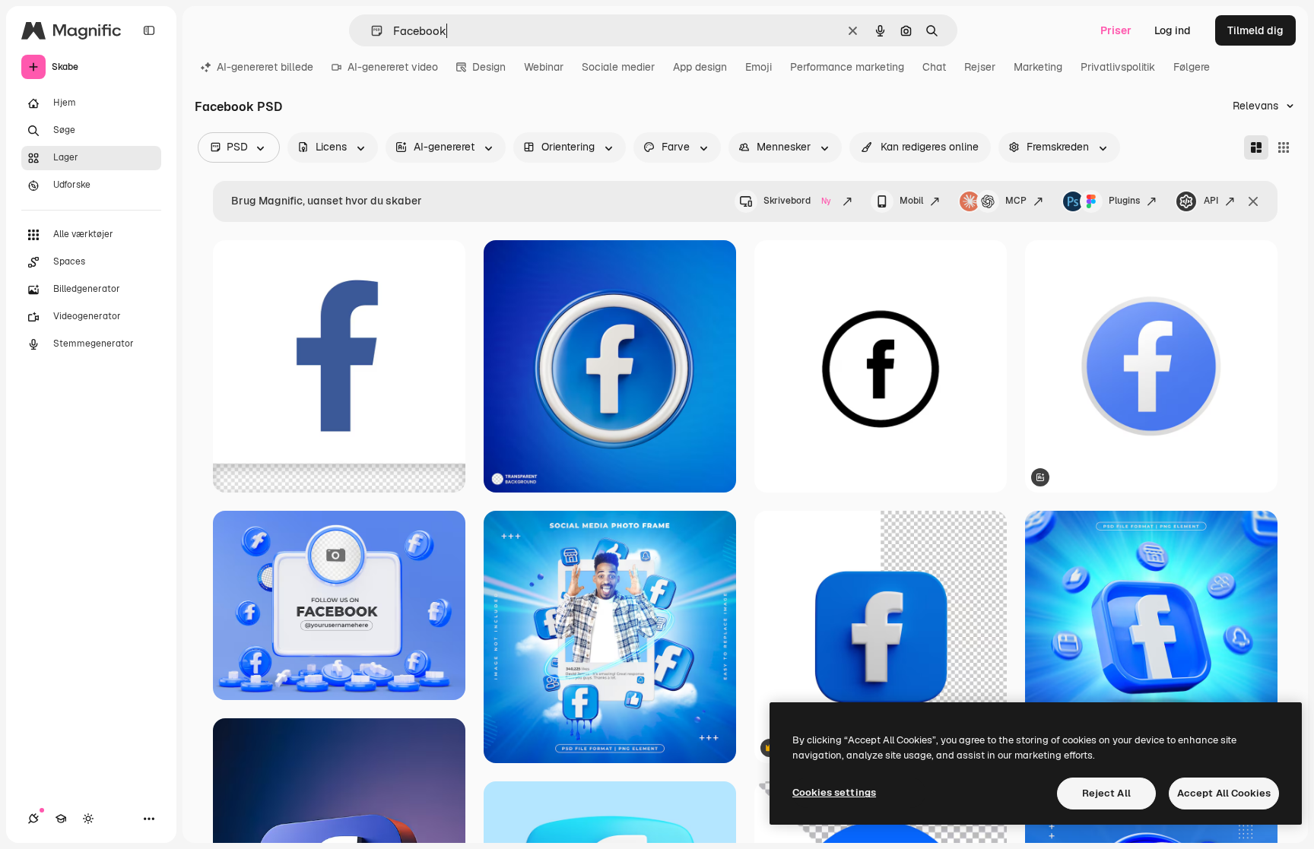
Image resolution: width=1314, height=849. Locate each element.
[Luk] (1253, 201)
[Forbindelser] (33, 818)
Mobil (911, 201)
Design (489, 67)
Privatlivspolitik (1118, 67)
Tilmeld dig (1255, 30)
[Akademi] (61, 818)
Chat (934, 67)
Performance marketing (847, 67)
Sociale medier (618, 67)
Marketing (1038, 67)
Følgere (1191, 67)
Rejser (979, 67)
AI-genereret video (393, 67)
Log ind (1172, 30)
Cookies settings (834, 792)
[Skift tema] (88, 818)
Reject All (1106, 793)
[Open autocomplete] (371, 30)
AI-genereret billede (265, 67)
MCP (1016, 201)
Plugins (1124, 201)
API (1211, 201)
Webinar (543, 67)
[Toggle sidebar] (149, 30)
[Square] (1283, 147)
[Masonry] (1256, 147)
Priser (1116, 30)
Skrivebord (797, 201)
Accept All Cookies (1224, 793)
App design (700, 67)
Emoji (758, 67)
